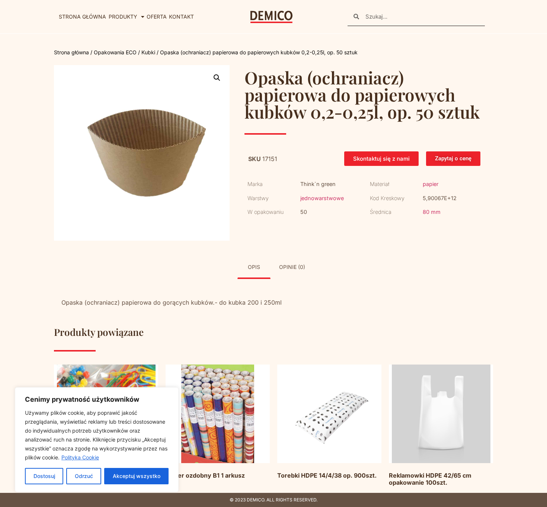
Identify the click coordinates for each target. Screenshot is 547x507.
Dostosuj (44, 476)
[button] (217, 77)
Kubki (148, 52)
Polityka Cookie (80, 457)
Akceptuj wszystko (136, 476)
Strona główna (82, 16)
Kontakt (181, 16)
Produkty (123, 16)
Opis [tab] (254, 267)
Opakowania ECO (115, 52)
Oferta (157, 16)
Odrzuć (84, 476)
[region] (97, 439)
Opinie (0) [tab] (292, 267)
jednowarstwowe (322, 198)
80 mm (432, 212)
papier (430, 184)
